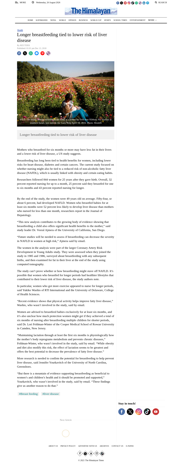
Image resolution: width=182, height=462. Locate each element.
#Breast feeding (28, 394)
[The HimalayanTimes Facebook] (117, 2)
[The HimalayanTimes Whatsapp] (136, 2)
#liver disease (51, 394)
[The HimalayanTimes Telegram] (147, 2)
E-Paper (130, 446)
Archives (104, 446)
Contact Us (117, 446)
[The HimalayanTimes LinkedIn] (143, 2)
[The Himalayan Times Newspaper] (91, 11)
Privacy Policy (68, 446)
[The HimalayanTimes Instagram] (129, 2)
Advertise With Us (87, 446)
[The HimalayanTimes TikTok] (132, 2)
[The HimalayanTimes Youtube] (125, 2)
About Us (53, 446)
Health (20, 30)
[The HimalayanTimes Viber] (140, 2)
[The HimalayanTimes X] (121, 2)
